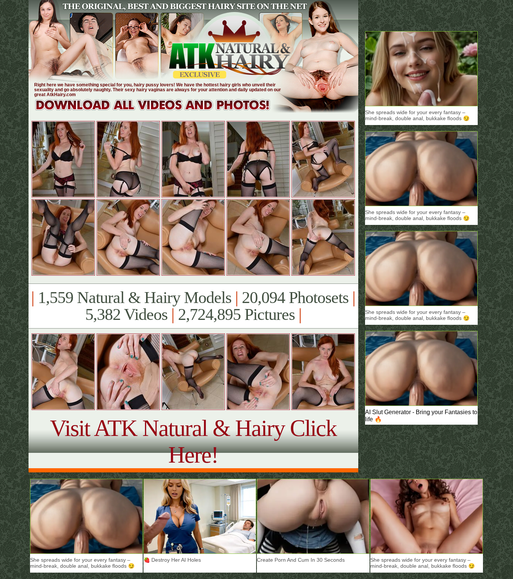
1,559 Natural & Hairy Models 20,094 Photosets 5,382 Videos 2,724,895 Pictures (193, 306)
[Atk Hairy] (160, 110)
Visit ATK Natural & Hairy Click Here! (193, 441)
